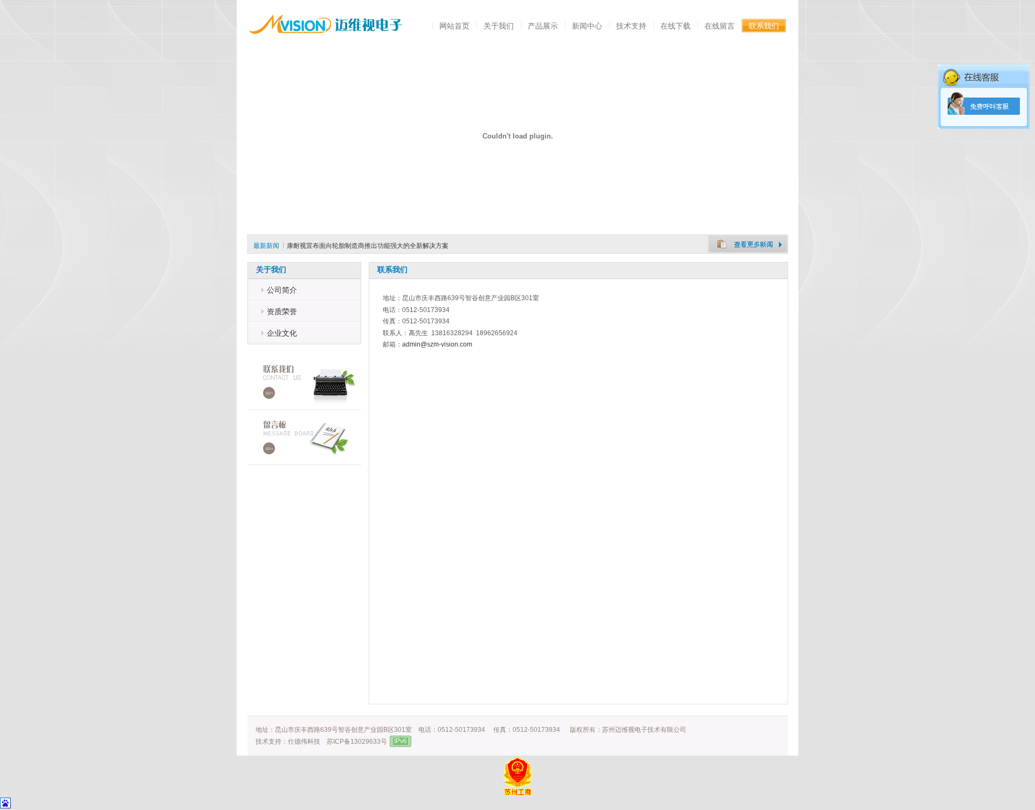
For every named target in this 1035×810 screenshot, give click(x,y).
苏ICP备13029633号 (357, 741)
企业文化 (282, 333)
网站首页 (454, 26)
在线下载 (675, 26)
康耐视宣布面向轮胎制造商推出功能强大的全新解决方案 (367, 246)
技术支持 (631, 26)
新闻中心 (587, 26)
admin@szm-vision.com (437, 344)
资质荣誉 (282, 311)
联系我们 (764, 26)
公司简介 (282, 290)
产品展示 (543, 26)
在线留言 (720, 26)
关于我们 (499, 26)
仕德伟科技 (304, 741)
